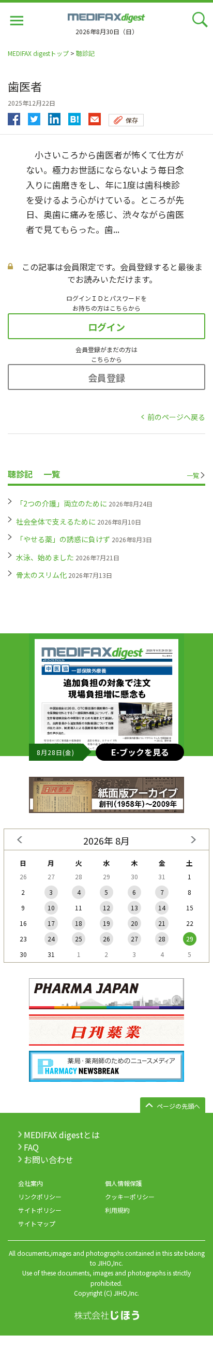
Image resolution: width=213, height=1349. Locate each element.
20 (134, 923)
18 (78, 923)
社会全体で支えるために (56, 521)
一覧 (193, 475)
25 (78, 938)
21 (161, 923)
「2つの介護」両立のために (61, 503)
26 (106, 938)
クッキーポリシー (130, 1196)
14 (161, 907)
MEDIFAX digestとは (62, 1134)
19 (106, 923)
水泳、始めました (45, 557)
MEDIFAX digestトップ (38, 53)
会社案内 (30, 1183)
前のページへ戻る (176, 417)
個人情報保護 (123, 1183)
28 (161, 938)
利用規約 (117, 1210)
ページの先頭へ (178, 1105)
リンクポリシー (40, 1196)
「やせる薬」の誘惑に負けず (63, 539)
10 (51, 907)
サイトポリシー (40, 1210)
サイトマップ (36, 1223)
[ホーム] (106, 16)
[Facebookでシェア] (14, 116)
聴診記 (85, 53)
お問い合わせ (48, 1159)
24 (51, 938)
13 (134, 907)
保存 (132, 119)
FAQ (31, 1147)
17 (51, 923)
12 (106, 907)
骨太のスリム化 (41, 575)
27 (134, 938)
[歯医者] (74, 116)
